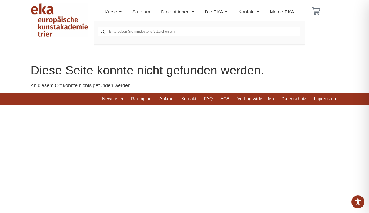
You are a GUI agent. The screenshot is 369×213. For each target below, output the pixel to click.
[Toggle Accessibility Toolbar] (358, 202)
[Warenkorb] (316, 11)
